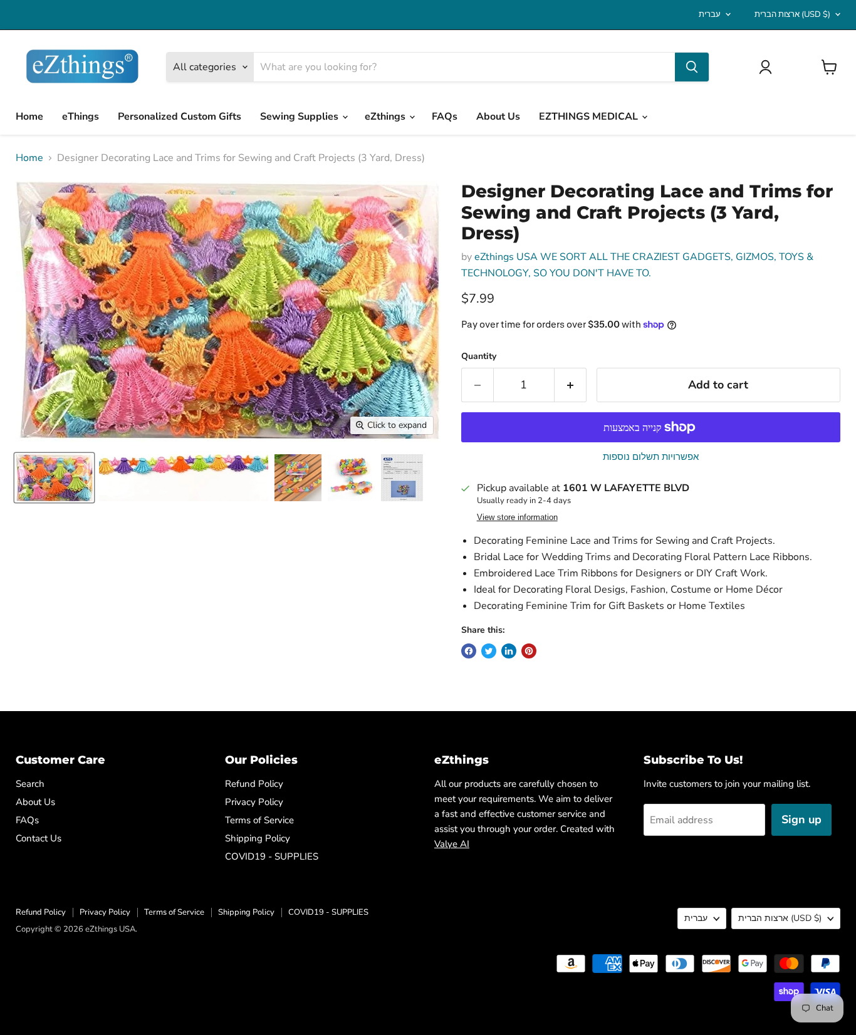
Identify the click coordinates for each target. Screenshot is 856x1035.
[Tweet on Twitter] (488, 650)
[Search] (692, 67)
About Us (498, 116)
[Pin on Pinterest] (528, 650)
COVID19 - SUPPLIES (271, 856)
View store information (517, 517)
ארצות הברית (792, 14)
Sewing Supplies (300, 116)
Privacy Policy (254, 802)
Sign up (801, 819)
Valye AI (451, 844)
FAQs (444, 116)
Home (29, 116)
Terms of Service (259, 820)
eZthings (386, 116)
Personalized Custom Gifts (179, 116)
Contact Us (38, 838)
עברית (710, 14)
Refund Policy (254, 784)
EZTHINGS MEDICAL (589, 116)
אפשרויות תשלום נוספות (651, 457)
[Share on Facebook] (468, 650)
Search (30, 784)
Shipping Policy (257, 838)
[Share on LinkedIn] (508, 650)
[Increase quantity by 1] (571, 385)
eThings (80, 116)
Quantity (478, 356)
